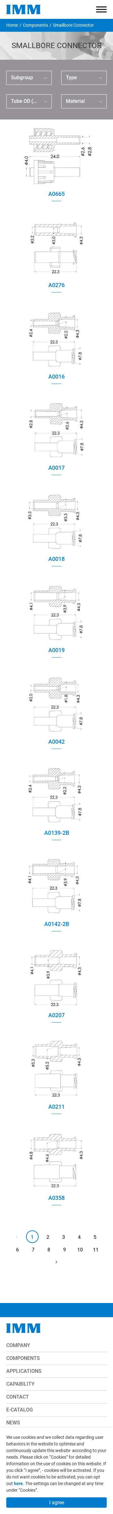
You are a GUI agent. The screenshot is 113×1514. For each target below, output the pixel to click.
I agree (56, 1503)
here (18, 1483)
